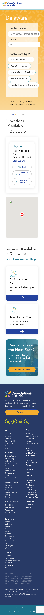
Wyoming (8, 548)
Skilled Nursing (31, 495)
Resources (9, 446)
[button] (37, 34)
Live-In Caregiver (32, 490)
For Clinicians (10, 512)
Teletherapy (9, 510)
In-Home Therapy (32, 446)
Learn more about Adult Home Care (22, 330)
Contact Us (22, 412)
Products (30, 502)
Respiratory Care (11, 463)
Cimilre (28, 507)
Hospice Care (31, 492)
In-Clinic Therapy (32, 453)
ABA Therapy (30, 455)
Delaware (8, 526)
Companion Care (32, 497)
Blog (6, 567)
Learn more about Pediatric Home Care (22, 296)
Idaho (7, 531)
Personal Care (31, 475)
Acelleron (29, 504)
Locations (10, 115)
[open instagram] (26, 421)
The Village (9, 443)
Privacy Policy (15, 608)
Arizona (8, 522)
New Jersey (9, 536)
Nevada (8, 534)
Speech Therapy (32, 436)
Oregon (8, 538)
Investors (8, 563)
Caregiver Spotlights (12, 560)
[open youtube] (20, 421)
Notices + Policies (27, 608)
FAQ (6, 448)
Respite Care (30, 478)
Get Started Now (22, 370)
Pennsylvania (10, 541)
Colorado (8, 524)
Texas (7, 543)
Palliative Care (10, 471)
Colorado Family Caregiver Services (11, 495)
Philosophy (9, 565)
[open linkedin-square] (14, 421)
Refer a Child (10, 441)
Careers (8, 555)
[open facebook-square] (7, 421)
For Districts (9, 508)
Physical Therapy (32, 443)
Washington (9, 546)
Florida (7, 529)
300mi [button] (12, 44)
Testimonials (9, 558)
